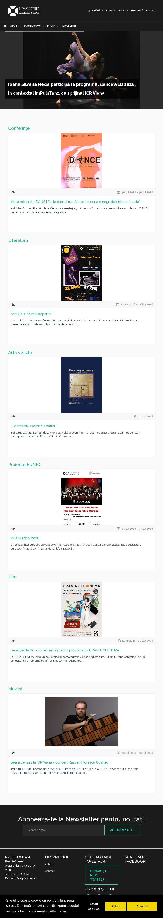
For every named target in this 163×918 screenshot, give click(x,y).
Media (121, 10)
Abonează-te (122, 830)
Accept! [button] (142, 906)
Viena (13, 26)
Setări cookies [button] (94, 906)
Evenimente (32, 26)
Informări (69, 26)
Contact (151, 10)
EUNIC (51, 26)
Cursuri (110, 10)
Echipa (49, 864)
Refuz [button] (115, 906)
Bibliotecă (137, 10)
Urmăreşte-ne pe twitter (100, 875)
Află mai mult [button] (59, 911)
